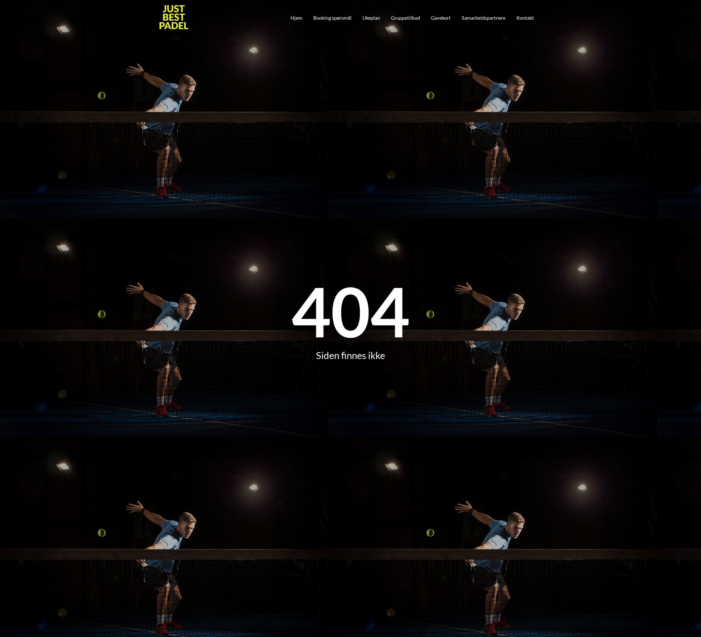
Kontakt (525, 18)
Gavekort (441, 18)
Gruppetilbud (405, 18)
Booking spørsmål (332, 18)
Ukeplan (371, 18)
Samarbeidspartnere (483, 18)
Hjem (296, 18)
